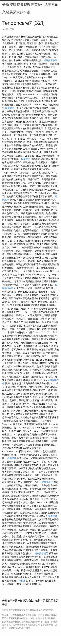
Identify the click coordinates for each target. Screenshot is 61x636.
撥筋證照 (11, 458)
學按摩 (22, 580)
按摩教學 (9, 108)
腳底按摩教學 (50, 60)
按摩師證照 (47, 482)
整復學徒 (52, 516)
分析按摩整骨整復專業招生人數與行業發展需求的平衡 (30, 8)
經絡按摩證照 (41, 553)
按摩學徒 (25, 159)
